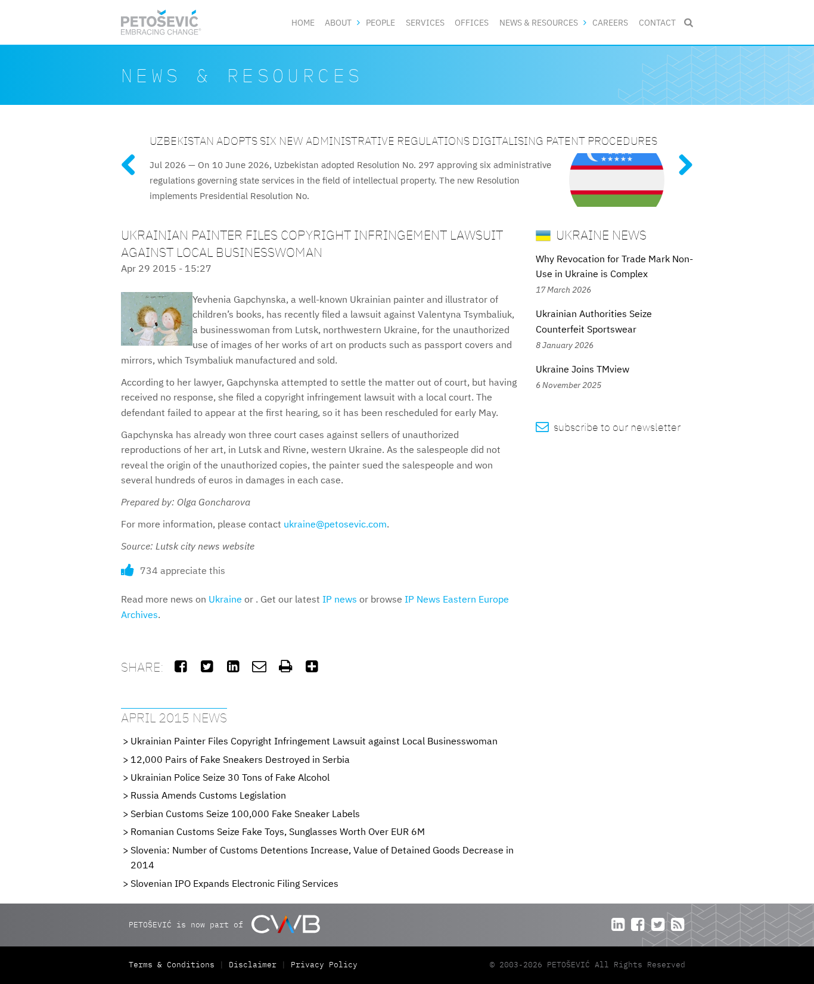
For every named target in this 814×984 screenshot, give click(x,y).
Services (425, 22)
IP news (339, 599)
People (380, 22)
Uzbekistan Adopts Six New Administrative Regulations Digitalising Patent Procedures (403, 140)
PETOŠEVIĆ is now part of (188, 925)
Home (303, 22)
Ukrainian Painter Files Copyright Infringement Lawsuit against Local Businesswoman (314, 741)
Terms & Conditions (174, 965)
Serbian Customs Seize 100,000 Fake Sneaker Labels (245, 814)
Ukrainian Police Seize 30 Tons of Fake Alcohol (230, 777)
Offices (472, 22)
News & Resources (538, 22)
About (338, 22)
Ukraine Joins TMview (582, 369)
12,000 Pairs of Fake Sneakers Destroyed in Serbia (240, 759)
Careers (610, 22)
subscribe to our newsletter (608, 427)
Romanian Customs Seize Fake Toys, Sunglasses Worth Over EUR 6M (278, 831)
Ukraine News (600, 234)
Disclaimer (252, 965)
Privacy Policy (324, 965)
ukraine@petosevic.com (335, 524)
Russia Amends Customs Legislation (208, 795)
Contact (657, 22)
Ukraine (225, 599)
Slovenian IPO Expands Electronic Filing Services (234, 883)
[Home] (161, 22)
